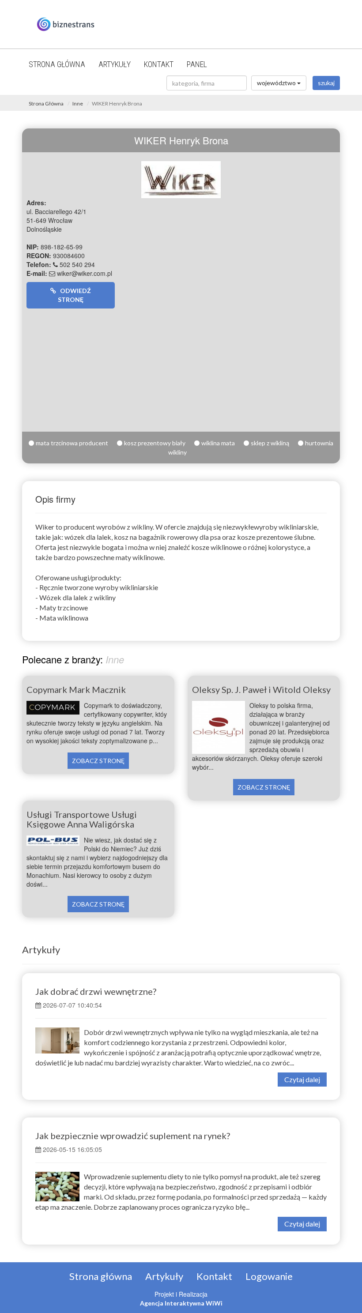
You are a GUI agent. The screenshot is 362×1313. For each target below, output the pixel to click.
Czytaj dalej (302, 1079)
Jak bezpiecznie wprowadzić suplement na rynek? (132, 1135)
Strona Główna (46, 103)
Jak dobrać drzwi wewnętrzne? (95, 991)
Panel (197, 64)
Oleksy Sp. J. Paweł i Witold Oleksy (261, 689)
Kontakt (158, 64)
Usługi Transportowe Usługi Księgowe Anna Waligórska (81, 819)
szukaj (326, 83)
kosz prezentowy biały (154, 443)
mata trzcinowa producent (72, 443)
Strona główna (57, 64)
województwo (277, 83)
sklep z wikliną (270, 443)
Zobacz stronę (98, 760)
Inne (77, 103)
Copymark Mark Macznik (76, 689)
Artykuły (114, 64)
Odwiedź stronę (73, 295)
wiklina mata (218, 443)
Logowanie (269, 1276)
